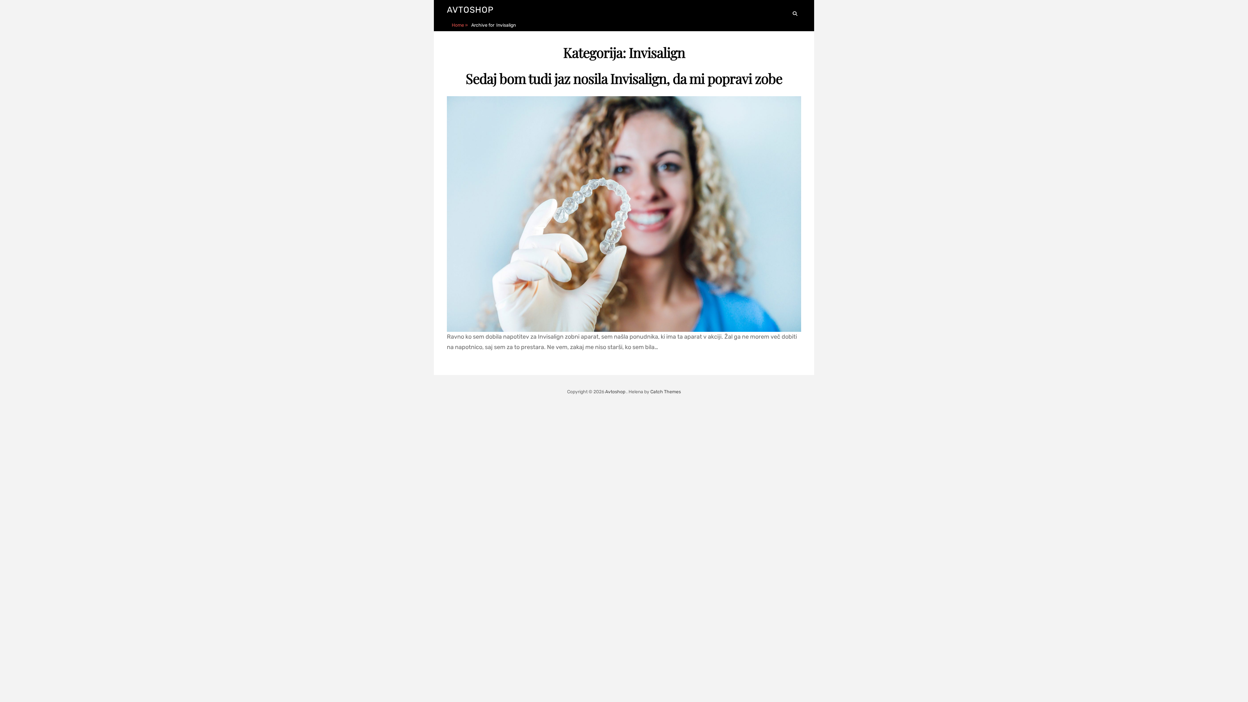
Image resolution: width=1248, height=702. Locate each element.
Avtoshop (470, 10)
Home (460, 25)
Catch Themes (665, 392)
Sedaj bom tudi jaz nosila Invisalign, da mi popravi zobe (624, 78)
